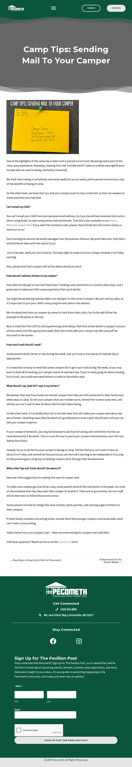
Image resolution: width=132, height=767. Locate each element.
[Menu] (53, 8)
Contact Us (65, 542)
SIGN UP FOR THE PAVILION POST (66, 740)
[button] (91, 8)
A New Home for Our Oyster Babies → (111, 560)
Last (49, 701)
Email (17, 709)
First (16, 701)
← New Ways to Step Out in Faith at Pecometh (35, 560)
